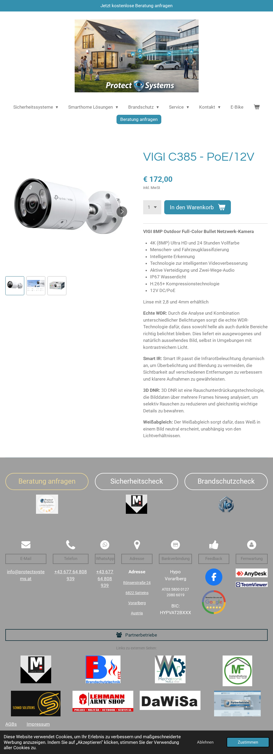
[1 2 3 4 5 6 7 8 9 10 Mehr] (152, 207)
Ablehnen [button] (205, 742)
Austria (137, 613)
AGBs (11, 724)
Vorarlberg (137, 603)
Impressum (38, 724)
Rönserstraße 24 (137, 583)
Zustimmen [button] (248, 742)
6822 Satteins (137, 593)
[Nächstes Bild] (122, 211)
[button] (14, 285)
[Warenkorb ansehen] (257, 107)
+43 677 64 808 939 (104, 578)
